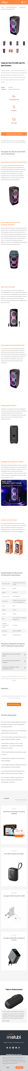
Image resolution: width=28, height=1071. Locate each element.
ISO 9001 (23, 140)
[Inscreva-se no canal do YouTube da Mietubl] (13, 1048)
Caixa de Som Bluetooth (14, 89)
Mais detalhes (6, 1021)
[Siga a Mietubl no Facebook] (19, 1048)
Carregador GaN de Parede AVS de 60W (14, 896)
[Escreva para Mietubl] (16, 1048)
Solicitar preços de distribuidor (14, 134)
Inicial (2, 7)
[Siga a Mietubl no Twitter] (10, 1048)
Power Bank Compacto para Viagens (14, 853)
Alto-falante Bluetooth (11, 7)
